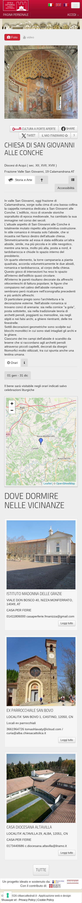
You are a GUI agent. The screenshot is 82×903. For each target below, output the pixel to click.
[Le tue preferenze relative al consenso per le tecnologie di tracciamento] (7, 895)
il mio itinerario (53, 136)
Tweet (30, 135)
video (30, 37)
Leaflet (48, 483)
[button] (40, 441)
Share (70, 129)
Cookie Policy (45, 899)
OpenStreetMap (65, 483)
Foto (13, 37)
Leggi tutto (67, 623)
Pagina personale (15, 15)
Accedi (72, 15)
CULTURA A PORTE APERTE (38, 129)
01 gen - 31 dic (17, 375)
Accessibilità (66, 188)
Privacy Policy (27, 899)
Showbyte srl (9, 899)
